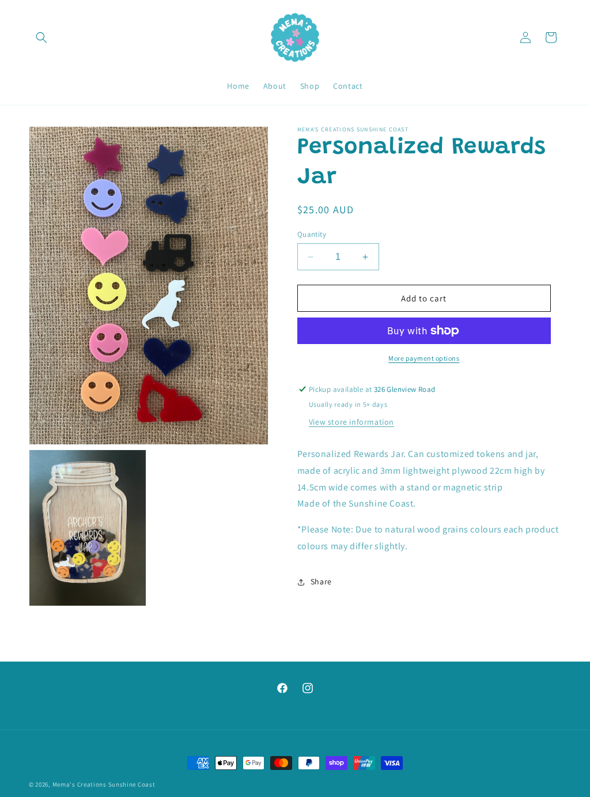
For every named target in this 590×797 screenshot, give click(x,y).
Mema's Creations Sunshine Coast (104, 784)
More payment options (423, 358)
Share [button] (321, 581)
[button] (41, 37)
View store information (351, 422)
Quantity (311, 234)
